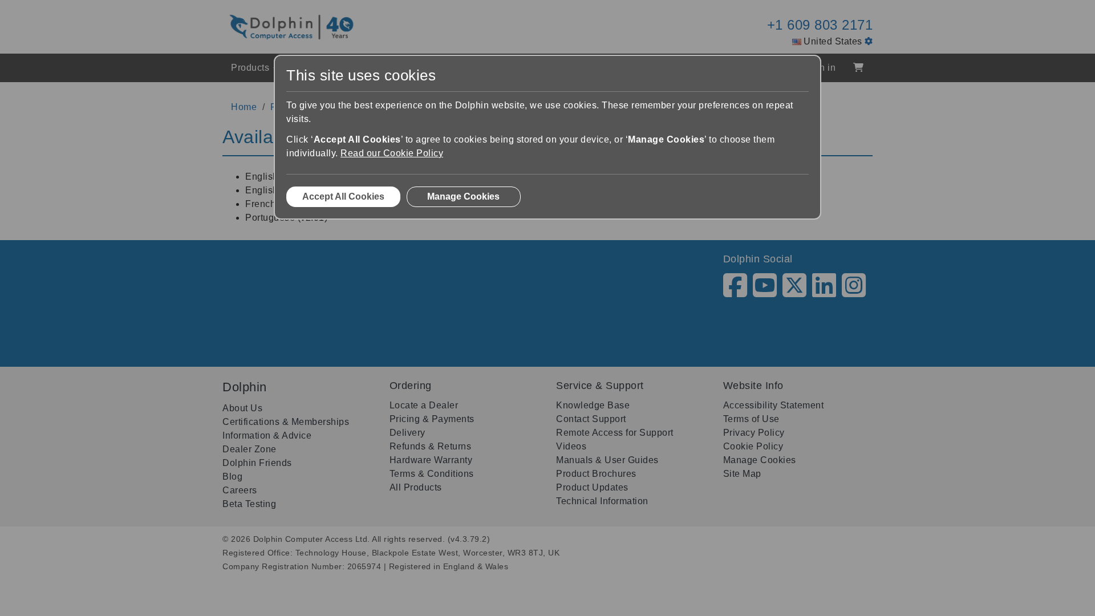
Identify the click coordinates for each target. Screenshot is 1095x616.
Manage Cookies (463, 196)
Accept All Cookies (343, 196)
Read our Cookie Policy (391, 153)
